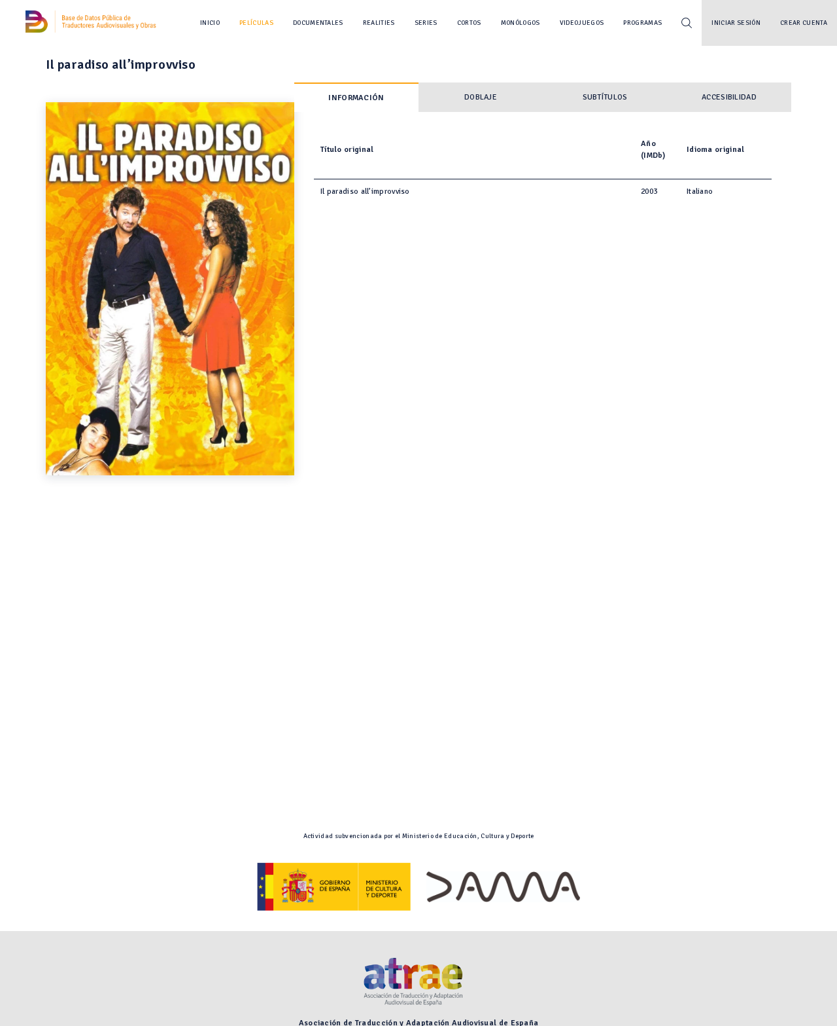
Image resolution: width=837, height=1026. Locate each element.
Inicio (210, 23)
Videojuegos (582, 23)
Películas (256, 23)
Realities (379, 23)
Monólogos (520, 23)
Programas (642, 23)
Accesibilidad (729, 97)
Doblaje (480, 97)
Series (426, 23)
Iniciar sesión (735, 23)
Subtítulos (605, 97)
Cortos (469, 23)
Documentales (318, 23)
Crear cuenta (803, 23)
